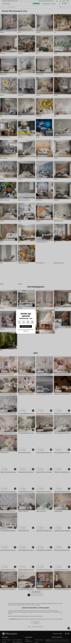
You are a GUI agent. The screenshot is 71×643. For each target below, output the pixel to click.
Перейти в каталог (25, 326)
